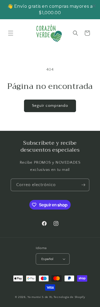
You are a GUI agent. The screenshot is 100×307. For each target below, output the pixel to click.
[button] (11, 33)
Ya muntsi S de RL (40, 297)
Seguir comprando (50, 105)
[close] (94, 6)
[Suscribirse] (83, 185)
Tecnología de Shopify (69, 297)
